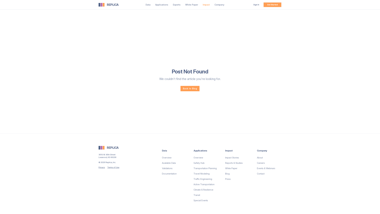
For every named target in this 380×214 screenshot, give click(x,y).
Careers (261, 163)
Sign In (256, 5)
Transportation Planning (205, 168)
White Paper (191, 4)
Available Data (169, 163)
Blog (227, 173)
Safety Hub (199, 163)
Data (148, 4)
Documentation (169, 173)
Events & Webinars (266, 168)
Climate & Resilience (203, 189)
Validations (167, 168)
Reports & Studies (234, 163)
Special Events (201, 200)
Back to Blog (190, 88)
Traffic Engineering (203, 179)
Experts (176, 4)
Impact (206, 4)
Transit (197, 195)
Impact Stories (232, 157)
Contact (261, 173)
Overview (166, 157)
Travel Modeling (202, 173)
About (260, 157)
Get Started (272, 5)
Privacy (102, 167)
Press (228, 179)
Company (219, 4)
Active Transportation (204, 184)
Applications (161, 4)
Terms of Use (113, 167)
